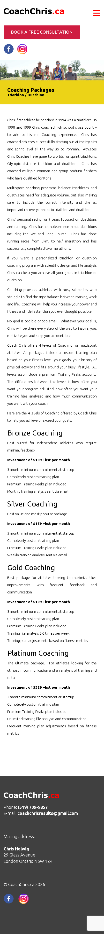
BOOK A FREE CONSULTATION (42, 32)
